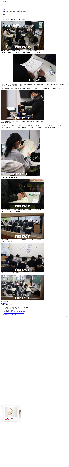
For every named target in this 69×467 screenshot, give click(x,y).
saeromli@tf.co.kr (4, 303)
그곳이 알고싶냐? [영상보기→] (11, 314)
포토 (4, 6)
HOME (4, 1)
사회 (4, 9)
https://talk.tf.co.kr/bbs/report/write (18, 311)
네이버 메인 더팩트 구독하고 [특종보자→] (14, 313)
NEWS (4, 4)
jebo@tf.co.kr (10, 310)
